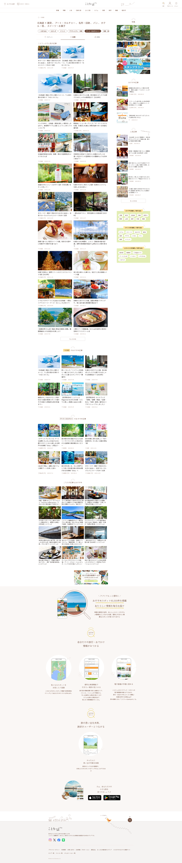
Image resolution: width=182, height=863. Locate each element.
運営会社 (93, 849)
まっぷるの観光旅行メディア (104, 849)
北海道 (42, 17)
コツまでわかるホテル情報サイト (121, 849)
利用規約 (63, 849)
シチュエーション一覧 (69, 853)
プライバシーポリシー (54, 849)
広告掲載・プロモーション (82, 849)
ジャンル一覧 (59, 853)
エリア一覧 (51, 853)
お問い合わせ (70, 849)
